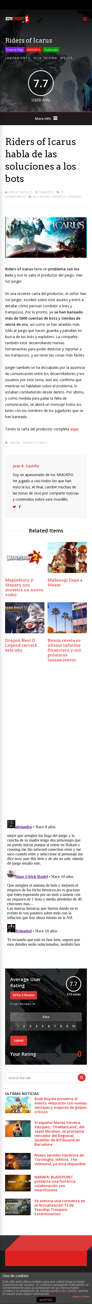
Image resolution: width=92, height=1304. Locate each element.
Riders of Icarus (35, 442)
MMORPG (33, 50)
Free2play (59, 197)
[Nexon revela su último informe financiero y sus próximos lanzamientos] (67, 631)
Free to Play (15, 50)
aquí (74, 429)
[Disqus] (46, 743)
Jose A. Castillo (20, 192)
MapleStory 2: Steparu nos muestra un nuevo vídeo (24, 587)
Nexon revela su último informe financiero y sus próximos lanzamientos (64, 650)
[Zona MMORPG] (17, 22)
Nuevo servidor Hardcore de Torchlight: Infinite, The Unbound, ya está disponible (60, 1159)
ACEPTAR (46, 1299)
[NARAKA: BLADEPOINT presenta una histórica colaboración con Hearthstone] (18, 1190)
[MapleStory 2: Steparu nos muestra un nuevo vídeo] (24, 571)
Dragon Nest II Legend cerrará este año (21, 645)
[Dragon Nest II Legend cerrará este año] (24, 631)
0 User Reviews (20, 1004)
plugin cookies (81, 1296)
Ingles (66, 58)
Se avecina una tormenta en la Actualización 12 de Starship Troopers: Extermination (59, 1207)
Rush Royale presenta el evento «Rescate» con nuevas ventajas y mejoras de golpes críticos (60, 1105)
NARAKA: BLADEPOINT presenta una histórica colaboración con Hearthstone (54, 1183)
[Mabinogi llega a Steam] (67, 571)
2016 (37, 58)
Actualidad (41, 197)
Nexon (15, 442)
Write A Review (23, 995)
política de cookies (64, 1291)
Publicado (51, 50)
